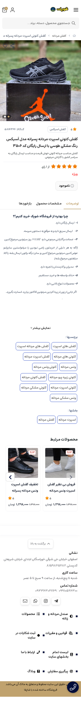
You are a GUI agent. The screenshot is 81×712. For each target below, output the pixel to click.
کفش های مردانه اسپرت (33, 346)
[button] (10, 476)
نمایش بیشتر (41, 328)
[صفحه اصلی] (74, 35)
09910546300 (68, 590)
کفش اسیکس (58, 129)
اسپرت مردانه (67, 419)
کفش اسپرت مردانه (37, 356)
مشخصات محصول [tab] (48, 203)
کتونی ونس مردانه (45, 367)
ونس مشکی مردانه (63, 398)
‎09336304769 (46, 590)
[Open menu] (76, 9)
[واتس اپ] (35, 601)
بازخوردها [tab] (25, 203)
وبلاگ (31, 671)
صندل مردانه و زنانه (58, 616)
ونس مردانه (68, 367)
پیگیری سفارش (58, 671)
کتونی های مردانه (65, 356)
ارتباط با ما (28, 652)
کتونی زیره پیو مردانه (63, 377)
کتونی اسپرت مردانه (63, 387)
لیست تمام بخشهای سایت (58, 654)
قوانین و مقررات (56, 633)
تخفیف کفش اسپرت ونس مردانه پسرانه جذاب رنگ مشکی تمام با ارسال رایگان (24, 487)
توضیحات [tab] (72, 203)
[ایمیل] (24, 601)
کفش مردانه (59, 35)
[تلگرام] (56, 601)
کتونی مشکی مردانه (33, 387)
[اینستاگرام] (45, 601)
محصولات (28, 614)
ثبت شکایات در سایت (25, 635)
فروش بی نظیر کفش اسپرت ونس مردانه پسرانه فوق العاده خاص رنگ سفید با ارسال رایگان (61, 487)
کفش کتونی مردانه (33, 377)
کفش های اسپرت (64, 346)
